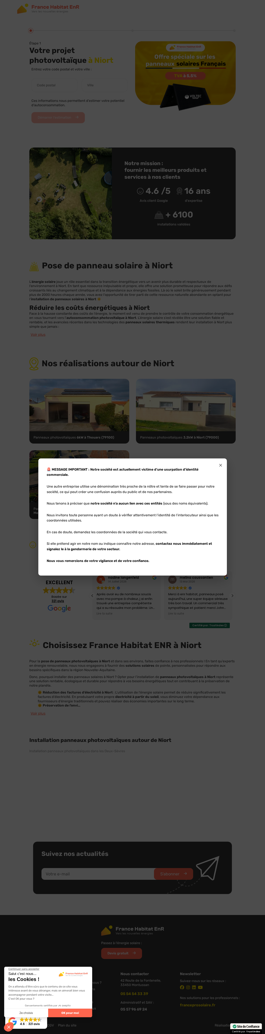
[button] (26, 1021)
